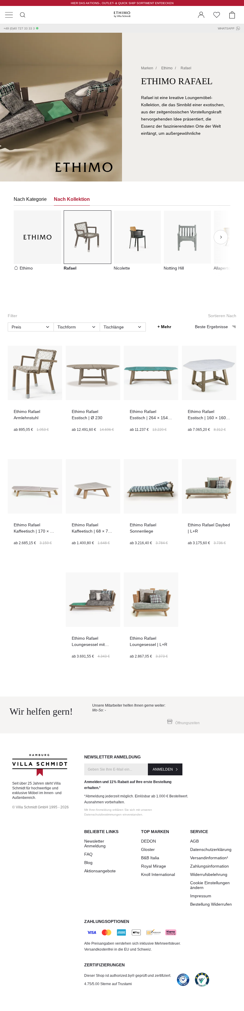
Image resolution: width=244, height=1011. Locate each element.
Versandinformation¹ (209, 857)
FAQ (88, 854)
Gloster (148, 849)
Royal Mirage (153, 866)
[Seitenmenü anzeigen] (9, 15)
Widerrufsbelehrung (208, 874)
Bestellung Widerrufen (211, 904)
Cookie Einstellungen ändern (210, 885)
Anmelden (163, 769)
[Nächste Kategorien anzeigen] (221, 237)
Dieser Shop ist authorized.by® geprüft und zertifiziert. (127, 976)
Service (199, 831)
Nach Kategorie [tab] (30, 199)
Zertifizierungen (104, 965)
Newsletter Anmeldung (95, 843)
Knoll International (158, 874)
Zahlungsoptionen (106, 921)
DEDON (148, 841)
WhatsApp (226, 28)
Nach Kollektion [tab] (72, 199)
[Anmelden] (201, 15)
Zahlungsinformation (209, 866)
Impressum (200, 895)
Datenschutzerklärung (211, 849)
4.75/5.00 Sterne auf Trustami (108, 984)
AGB (194, 841)
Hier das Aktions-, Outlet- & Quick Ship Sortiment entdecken (122, 3)
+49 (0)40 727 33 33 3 (19, 28)
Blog (88, 862)
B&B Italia (150, 857)
